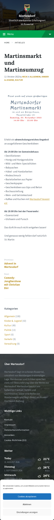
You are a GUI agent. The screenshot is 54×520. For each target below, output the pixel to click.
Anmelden (9, 435)
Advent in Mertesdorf (11, 265)
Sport (7, 334)
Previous (8, 259)
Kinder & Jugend (13, 320)
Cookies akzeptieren (27, 496)
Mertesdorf (27, 16)
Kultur (19, 80)
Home (7, 42)
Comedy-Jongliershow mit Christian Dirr (12, 283)
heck (24, 76)
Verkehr (8, 339)
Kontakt (8, 419)
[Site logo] (27, 10)
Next (6, 274)
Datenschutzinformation (16, 429)
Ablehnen (27, 504)
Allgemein (35, 76)
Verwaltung (10, 343)
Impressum (10, 424)
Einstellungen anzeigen (27, 512)
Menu (10, 34)
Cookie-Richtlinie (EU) (15, 440)
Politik (7, 330)
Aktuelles (20, 42)
